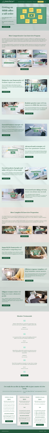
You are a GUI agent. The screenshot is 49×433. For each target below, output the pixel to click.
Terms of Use (41, 431)
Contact (45, 431)
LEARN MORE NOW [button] (6, 26)
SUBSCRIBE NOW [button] (40, 1)
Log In (45, 1)
